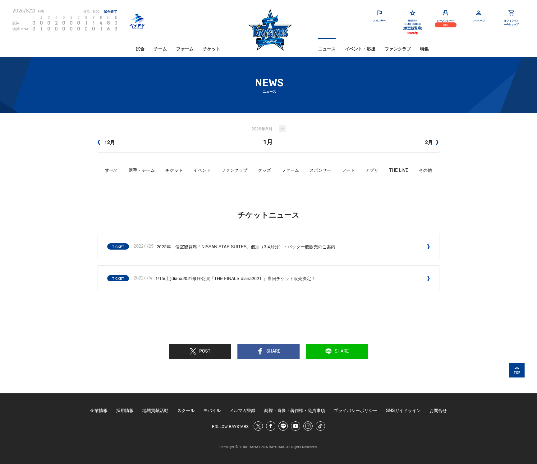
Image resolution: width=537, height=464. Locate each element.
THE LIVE (398, 170)
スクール (186, 410)
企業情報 (99, 410)
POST (204, 351)
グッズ (264, 170)
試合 (140, 48)
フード (348, 170)
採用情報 (125, 410)
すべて (111, 170)
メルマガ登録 (242, 410)
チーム (160, 48)
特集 (424, 48)
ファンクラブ (398, 48)
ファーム (185, 48)
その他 (425, 170)
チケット (211, 48)
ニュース (327, 48)
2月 (429, 142)
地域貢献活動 (155, 410)
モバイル (212, 410)
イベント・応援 (360, 48)
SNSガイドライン (403, 410)
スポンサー (320, 170)
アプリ (372, 170)
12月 (109, 142)
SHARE (273, 351)
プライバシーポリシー (355, 410)
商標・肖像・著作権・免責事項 (294, 410)
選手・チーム (142, 170)
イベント (202, 170)
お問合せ (438, 410)
